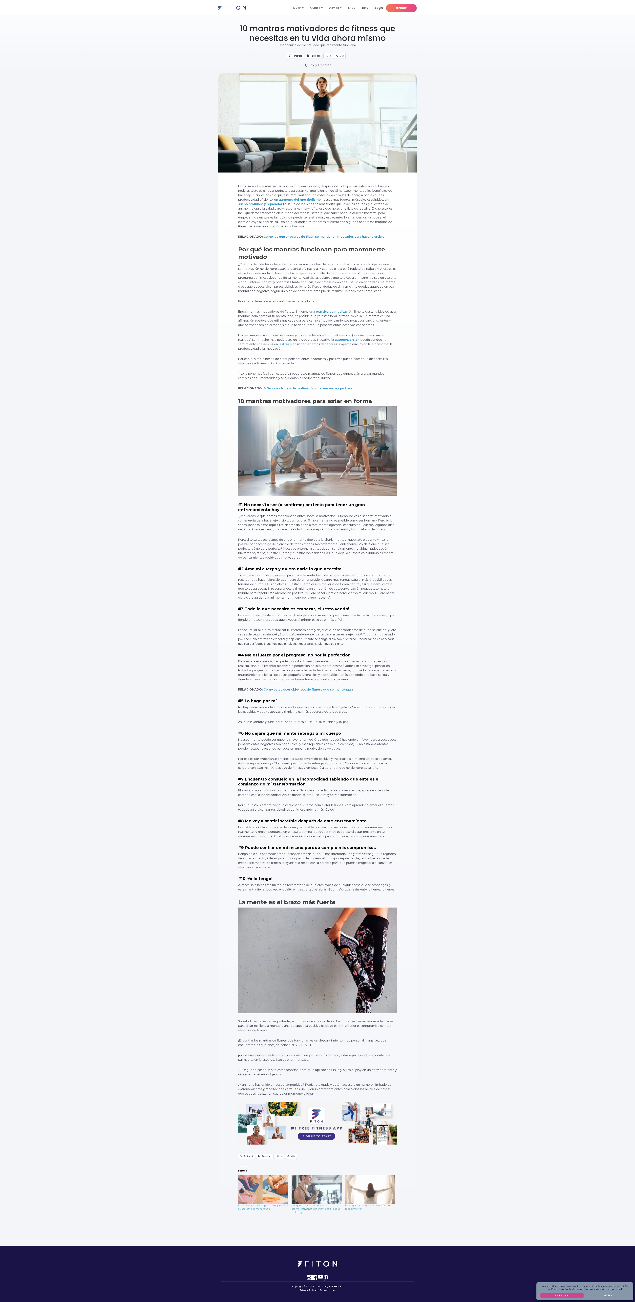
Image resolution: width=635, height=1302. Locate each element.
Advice (334, 7)
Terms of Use (327, 1290)
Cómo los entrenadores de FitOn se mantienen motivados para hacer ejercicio (324, 237)
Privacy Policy (308, 1290)
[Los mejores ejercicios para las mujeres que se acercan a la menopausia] (263, 1189)
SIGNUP (401, 8)
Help (365, 8)
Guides (315, 7)
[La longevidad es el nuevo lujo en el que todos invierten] (370, 1189)
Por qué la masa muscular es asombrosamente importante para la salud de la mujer (316, 1209)
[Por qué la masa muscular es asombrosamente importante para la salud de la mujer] (317, 1189)
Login (379, 8)
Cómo (317, 18)
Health (296, 8)
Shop (352, 8)
